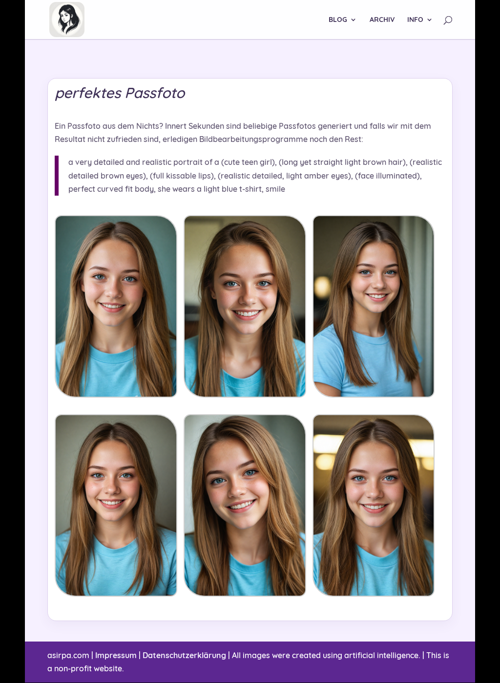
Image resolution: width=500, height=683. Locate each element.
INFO (415, 20)
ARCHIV (382, 20)
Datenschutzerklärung (184, 655)
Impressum (116, 655)
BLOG (338, 20)
